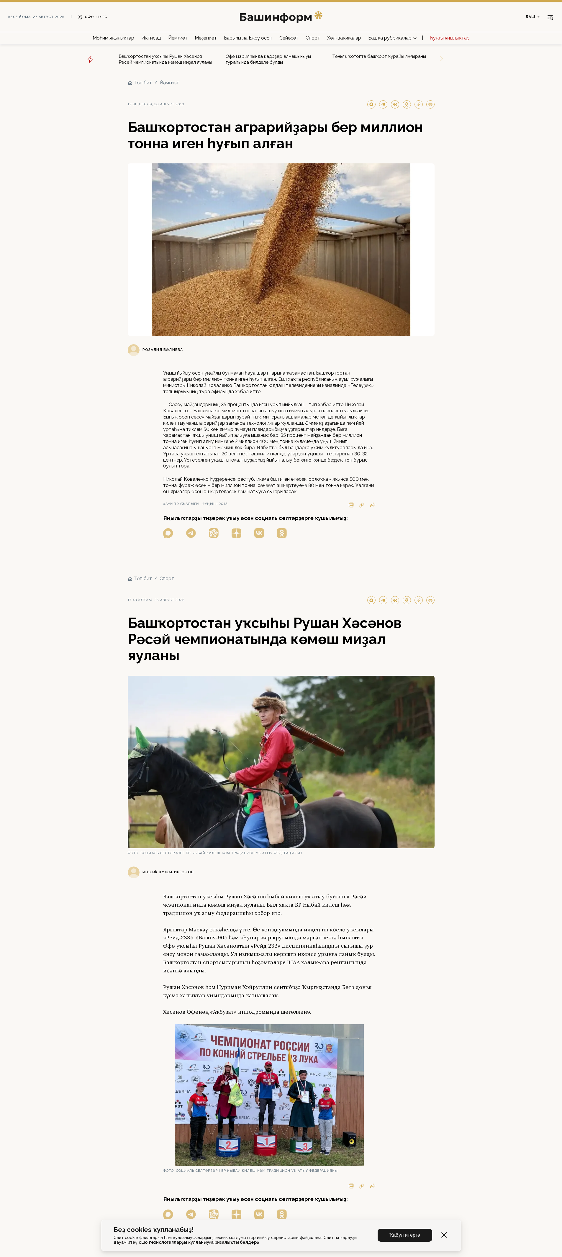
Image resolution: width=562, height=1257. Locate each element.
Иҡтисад (151, 38)
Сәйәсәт (289, 38)
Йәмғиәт (178, 38)
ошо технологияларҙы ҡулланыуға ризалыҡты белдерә (199, 1242)
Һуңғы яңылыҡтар (450, 38)
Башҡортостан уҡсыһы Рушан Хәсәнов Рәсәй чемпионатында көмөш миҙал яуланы (165, 59)
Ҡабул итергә (404, 1235)
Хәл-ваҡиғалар (344, 38)
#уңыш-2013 (214, 504)
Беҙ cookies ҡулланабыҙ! (154, 1229)
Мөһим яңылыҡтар (113, 38)
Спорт (313, 38)
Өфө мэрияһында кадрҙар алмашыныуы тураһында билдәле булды (268, 59)
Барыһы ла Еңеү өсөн (248, 38)
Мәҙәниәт (206, 38)
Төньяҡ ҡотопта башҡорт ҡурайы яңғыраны (379, 56)
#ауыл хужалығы (181, 504)
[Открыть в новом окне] (168, 533)
